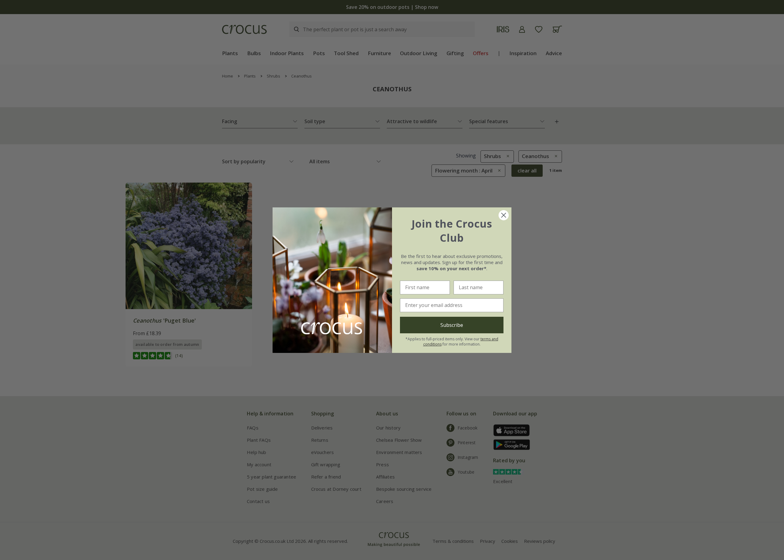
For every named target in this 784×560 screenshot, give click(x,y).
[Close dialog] (503, 215)
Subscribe (451, 325)
